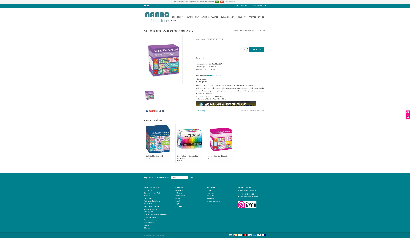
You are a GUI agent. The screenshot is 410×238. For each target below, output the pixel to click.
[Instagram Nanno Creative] (264, 177)
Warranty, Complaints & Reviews (155, 214)
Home (173, 17)
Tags (177, 204)
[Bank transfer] (230, 235)
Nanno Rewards (149, 223)
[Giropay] (263, 235)
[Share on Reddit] (156, 111)
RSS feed (178, 206)
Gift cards (251, 17)
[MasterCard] (244, 235)
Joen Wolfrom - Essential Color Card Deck (188, 157)
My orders (210, 193)
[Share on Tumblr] (160, 111)
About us (147, 196)
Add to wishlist (243, 111)
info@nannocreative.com (249, 197)
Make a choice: (201, 40)
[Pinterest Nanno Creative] (260, 177)
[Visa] (249, 235)
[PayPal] (259, 235)
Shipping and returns (151, 217)
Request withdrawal (213, 201)
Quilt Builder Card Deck (154, 156)
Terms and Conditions (151, 206)
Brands (261, 17)
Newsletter (148, 204)
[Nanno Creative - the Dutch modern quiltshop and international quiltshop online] (157, 17)
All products (179, 190)
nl (145, 6)
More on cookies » (230, 2)
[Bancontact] (239, 235)
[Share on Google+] (150, 111)
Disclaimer (147, 225)
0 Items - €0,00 (243, 6)
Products (181, 17)
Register (209, 190)
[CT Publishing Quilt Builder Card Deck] (158, 139)
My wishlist (210, 198)
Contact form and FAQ (152, 193)
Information (201, 58)
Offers (177, 198)
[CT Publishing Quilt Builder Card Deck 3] (221, 139)
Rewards (174, 20)
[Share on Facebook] (147, 111)
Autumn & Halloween (210, 17)
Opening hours (149, 198)
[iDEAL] (235, 235)
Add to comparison (255, 111)
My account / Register (259, 6)
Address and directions (152, 201)
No (222, 2)
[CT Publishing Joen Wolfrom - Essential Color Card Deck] (189, 139)
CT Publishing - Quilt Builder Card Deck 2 (252, 31)
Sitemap (147, 228)
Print (262, 111)
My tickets (210, 196)
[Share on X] (163, 111)
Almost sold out (238, 17)
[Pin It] (153, 111)
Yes (217, 2)
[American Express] (254, 235)
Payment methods (150, 220)
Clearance (225, 17)
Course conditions (150, 209)
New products (180, 196)
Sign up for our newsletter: (156, 177)
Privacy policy (148, 212)
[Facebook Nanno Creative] (256, 177)
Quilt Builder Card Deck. (214, 75)
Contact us (148, 190)
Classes (190, 17)
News (197, 17)
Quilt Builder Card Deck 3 (217, 156)
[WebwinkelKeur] (252, 204)
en (148, 6)
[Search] (250, 13)
